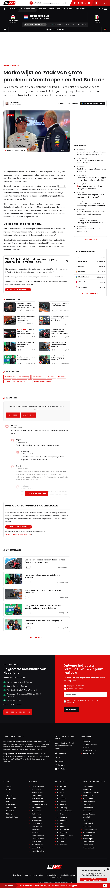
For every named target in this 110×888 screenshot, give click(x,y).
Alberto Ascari (88, 795)
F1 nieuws (51, 377)
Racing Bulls (10, 811)
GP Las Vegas (62, 839)
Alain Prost (87, 789)
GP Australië (61, 786)
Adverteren (87, 747)
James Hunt (87, 805)
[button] (13, 19)
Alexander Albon (38, 839)
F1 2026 (7, 381)
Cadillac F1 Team (12, 817)
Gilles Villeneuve (89, 802)
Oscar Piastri (36, 811)
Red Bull (44, 189)
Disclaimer (17, 875)
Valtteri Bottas (37, 823)
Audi (7, 802)
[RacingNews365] (9, 3)
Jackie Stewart (88, 808)
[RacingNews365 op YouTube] (89, 3)
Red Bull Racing (23, 377)
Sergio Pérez (36, 817)
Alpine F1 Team (11, 799)
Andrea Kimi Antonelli (39, 805)
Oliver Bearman (37, 845)
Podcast (61, 9)
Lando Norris (36, 789)
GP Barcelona (62, 805)
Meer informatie (56, 29)
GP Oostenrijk (62, 808)
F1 (29, 381)
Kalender (42, 9)
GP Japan (60, 792)
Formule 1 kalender (18, 754)
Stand (51, 9)
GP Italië (60, 823)
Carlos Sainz (36, 814)
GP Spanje (61, 826)
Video (69, 9)
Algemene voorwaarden (34, 875)
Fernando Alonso (38, 802)
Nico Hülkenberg (38, 836)
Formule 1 (61, 377)
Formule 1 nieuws (19, 381)
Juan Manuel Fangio (90, 829)
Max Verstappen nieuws (42, 381)
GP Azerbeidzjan (63, 829)
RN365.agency (88, 753)
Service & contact (90, 744)
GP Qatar (60, 842)
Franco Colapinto (38, 848)
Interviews (80, 9)
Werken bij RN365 (89, 750)
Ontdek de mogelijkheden (18, 712)
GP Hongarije (62, 817)
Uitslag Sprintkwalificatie (34, 24)
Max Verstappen (28, 9)
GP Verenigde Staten (65, 836)
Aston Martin (10, 805)
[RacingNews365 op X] (82, 3)
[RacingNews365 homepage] (4, 9)
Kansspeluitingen (55, 878)
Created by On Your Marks (70, 875)
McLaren (9, 789)
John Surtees (88, 845)
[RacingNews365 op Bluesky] (85, 3)
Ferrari (8, 792)
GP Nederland (62, 820)
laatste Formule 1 (13, 741)
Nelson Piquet (88, 839)
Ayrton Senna (88, 799)
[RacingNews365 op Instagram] (75, 3)
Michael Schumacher (91, 792)
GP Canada (61, 799)
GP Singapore (62, 832)
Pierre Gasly (36, 829)
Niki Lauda (86, 820)
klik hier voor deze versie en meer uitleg (18, 534)
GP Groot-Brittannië (64, 811)
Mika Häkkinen (88, 811)
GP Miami (60, 795)
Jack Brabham (88, 842)
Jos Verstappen (89, 814)
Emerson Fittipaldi (89, 832)
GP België (60, 814)
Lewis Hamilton (37, 799)
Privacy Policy (52, 875)
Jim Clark (86, 817)
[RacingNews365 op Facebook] (78, 3)
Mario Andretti (88, 848)
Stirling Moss (87, 826)
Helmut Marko (11, 65)
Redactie (86, 741)
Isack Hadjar (36, 808)
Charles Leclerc (37, 795)
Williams (9, 814)
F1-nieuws (14, 9)
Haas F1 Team (11, 808)
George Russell (37, 792)
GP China (60, 789)
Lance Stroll (36, 832)
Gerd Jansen (14, 102)
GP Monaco (61, 802)
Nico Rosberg (88, 786)
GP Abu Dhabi (62, 845)
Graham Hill (87, 836)
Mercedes (62, 186)
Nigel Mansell (88, 823)
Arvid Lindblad (37, 826)
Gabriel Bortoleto (38, 851)
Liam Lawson (36, 842)
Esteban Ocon (37, 820)
